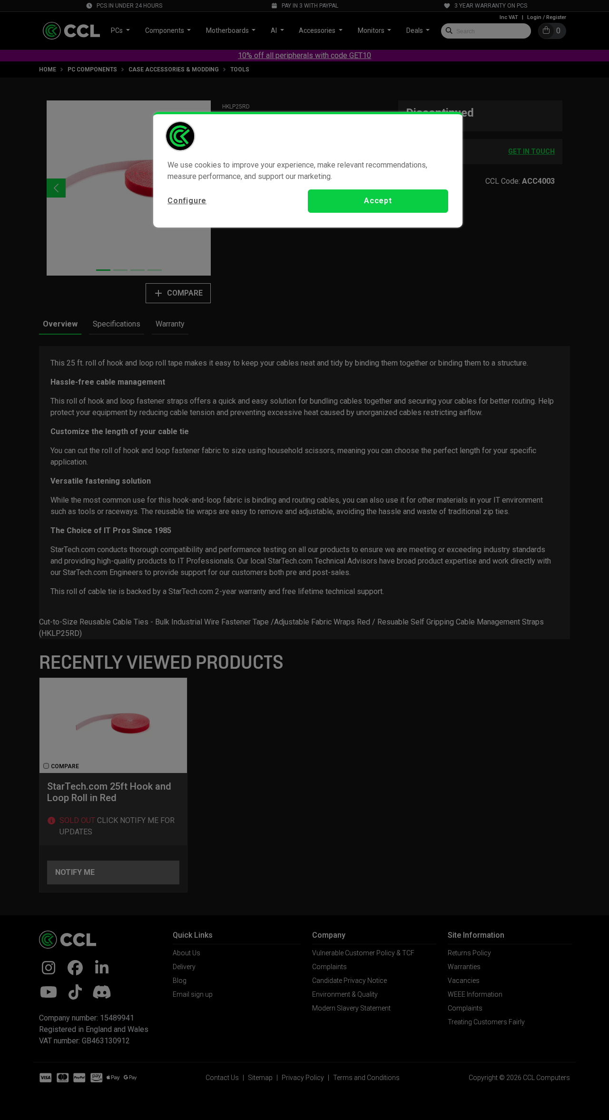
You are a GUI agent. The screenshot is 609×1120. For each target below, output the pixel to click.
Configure (186, 200)
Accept (378, 200)
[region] (307, 169)
